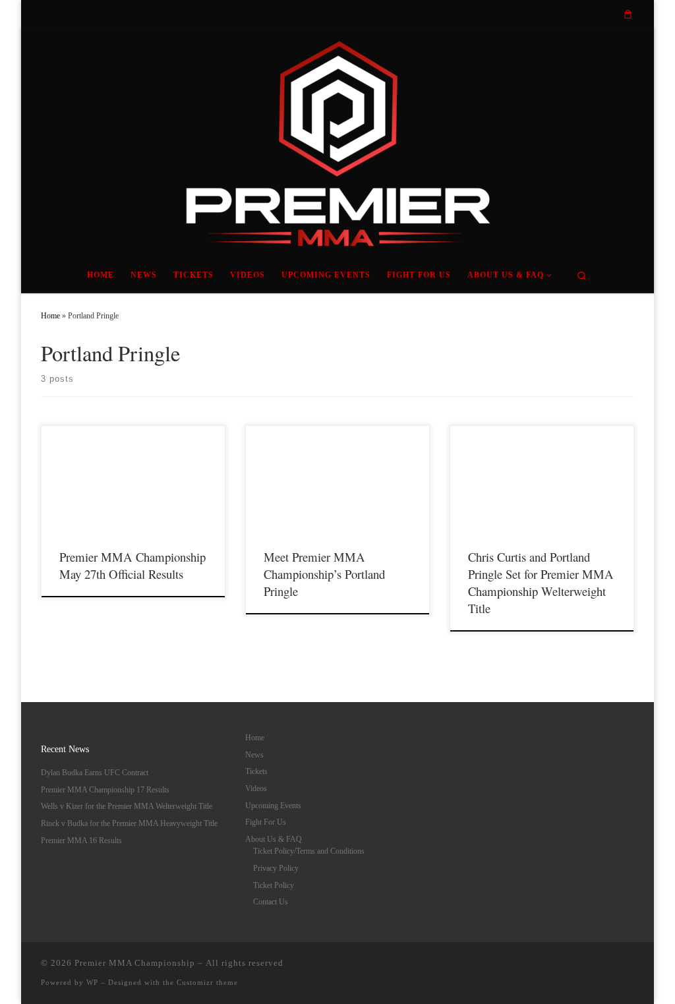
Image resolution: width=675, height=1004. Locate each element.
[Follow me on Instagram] (569, 13)
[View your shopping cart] (628, 14)
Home (50, 315)
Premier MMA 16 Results (81, 840)
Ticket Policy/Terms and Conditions (309, 851)
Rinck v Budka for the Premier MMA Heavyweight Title (129, 823)
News (254, 754)
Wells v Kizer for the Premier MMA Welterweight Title (126, 806)
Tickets (256, 771)
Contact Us (270, 901)
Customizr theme (207, 982)
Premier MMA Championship (134, 963)
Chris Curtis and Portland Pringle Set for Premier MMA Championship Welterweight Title (541, 582)
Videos (256, 788)
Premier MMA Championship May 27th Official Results (132, 565)
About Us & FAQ (273, 839)
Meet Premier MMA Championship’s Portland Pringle (324, 573)
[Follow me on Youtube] (584, 13)
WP (92, 982)
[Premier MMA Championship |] (337, 140)
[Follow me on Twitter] (538, 13)
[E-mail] (523, 13)
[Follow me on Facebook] (553, 13)
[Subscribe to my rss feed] (508, 13)
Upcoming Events (273, 805)
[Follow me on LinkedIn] (599, 13)
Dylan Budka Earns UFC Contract (94, 772)
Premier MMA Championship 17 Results (105, 789)
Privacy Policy (276, 868)
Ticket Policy (273, 885)
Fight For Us (265, 822)
